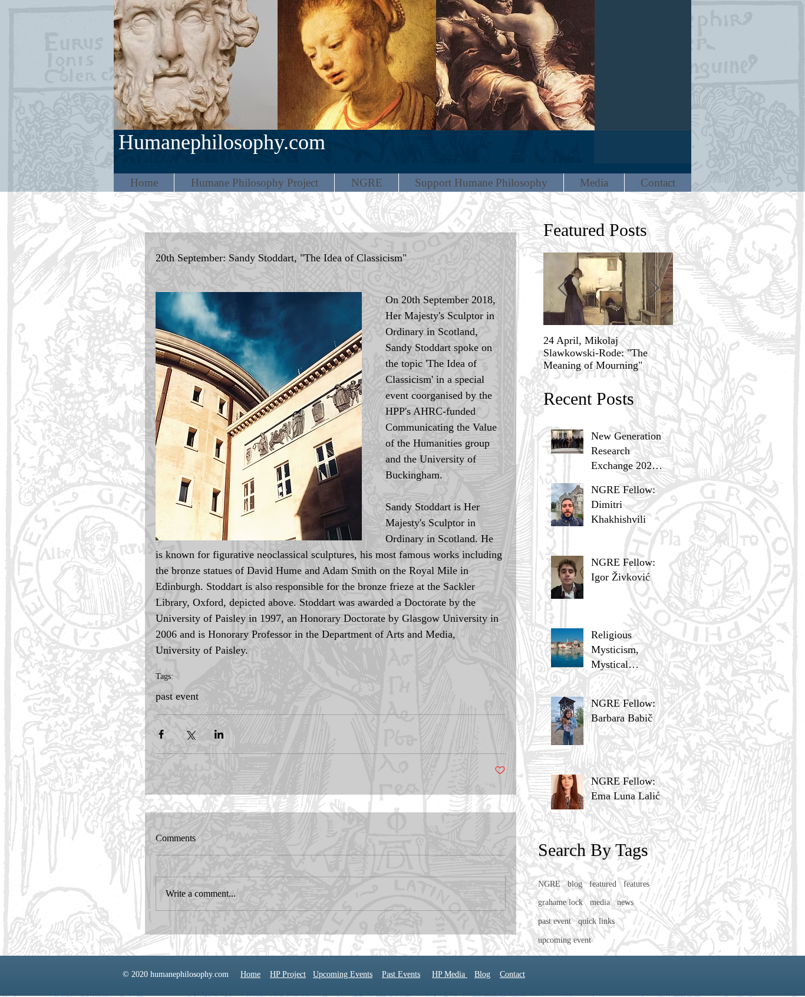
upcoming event (564, 940)
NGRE (549, 884)
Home (250, 974)
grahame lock (560, 902)
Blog (482, 974)
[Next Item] (654, 289)
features (636, 884)
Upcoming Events (342, 974)
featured (602, 884)
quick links (596, 921)
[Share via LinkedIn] (219, 734)
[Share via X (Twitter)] (190, 734)
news (625, 902)
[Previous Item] (562, 289)
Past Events (401, 974)
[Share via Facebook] (161, 734)
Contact (512, 974)
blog (575, 884)
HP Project (288, 974)
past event (177, 696)
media (600, 902)
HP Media (449, 974)
